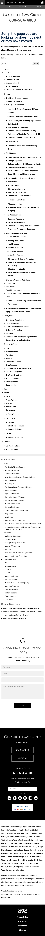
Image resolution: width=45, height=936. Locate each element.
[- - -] (2, 2)
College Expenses (15, 161)
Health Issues (13, 244)
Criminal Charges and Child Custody (22, 131)
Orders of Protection (14, 330)
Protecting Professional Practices (21, 229)
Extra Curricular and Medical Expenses (23, 171)
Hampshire (34, 843)
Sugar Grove (24, 850)
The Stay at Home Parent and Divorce (20, 178)
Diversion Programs (14, 372)
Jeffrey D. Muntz (12, 80)
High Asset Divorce (13, 215)
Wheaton (23, 758)
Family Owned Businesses (18, 222)
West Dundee (6, 857)
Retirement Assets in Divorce (19, 196)
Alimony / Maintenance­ (15, 105)
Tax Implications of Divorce (16, 233)
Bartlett (4, 843)
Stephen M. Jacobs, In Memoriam (19, 90)
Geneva (17, 833)
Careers (9, 433)
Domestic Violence (13, 362)
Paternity (9, 333)
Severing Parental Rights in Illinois (21, 137)
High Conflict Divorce (14, 255)
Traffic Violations (12, 378)
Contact (7, 442)
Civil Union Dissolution (15, 320)
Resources (22, 926)
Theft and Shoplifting (14, 375)
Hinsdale (32, 833)
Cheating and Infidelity (17, 269)
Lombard (31, 860)
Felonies (9, 355)
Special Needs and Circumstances (21, 174)
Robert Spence (12, 86)
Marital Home (13, 186)
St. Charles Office (13, 446)
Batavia (39, 833)
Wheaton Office (12, 449)
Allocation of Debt (15, 204)
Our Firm (7, 72)
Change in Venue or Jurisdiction (18, 280)
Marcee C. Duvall (12, 83)
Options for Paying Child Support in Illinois (24, 164)
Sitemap (22, 930)
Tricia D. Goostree (13, 76)
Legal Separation (12, 323)
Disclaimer (22, 921)
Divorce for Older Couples (16, 237)
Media (6, 393)
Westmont (5, 860)
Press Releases (12, 400)
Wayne (18, 837)
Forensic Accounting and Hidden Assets (24, 226)
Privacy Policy (22, 917)
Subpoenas (10, 283)
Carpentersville (12, 850)
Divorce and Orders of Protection (21, 259)
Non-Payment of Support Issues (20, 167)
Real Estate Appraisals (17, 192)
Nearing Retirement (16, 241)
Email (23, 7)
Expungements (12, 382)
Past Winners (13, 414)
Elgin (31, 840)
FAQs (8, 397)
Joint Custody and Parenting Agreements (24, 121)
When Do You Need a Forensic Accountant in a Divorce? (23, 612)
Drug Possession (12, 365)
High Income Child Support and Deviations (24, 157)
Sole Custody (13, 124)
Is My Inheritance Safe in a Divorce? (16, 615)
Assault (9, 358)
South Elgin (37, 840)
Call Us (8, 7)
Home (6, 69)
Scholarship (10, 410)
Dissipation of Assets (16, 189)
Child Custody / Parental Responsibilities (22, 116)
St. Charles (22, 750)
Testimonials (11, 407)
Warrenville (36, 857)
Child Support (11, 153)
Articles (9, 403)
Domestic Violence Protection (18, 340)
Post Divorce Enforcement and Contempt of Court (23, 524)
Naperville (31, 853)
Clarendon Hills (24, 843)
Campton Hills (6, 853)
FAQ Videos (10, 418)
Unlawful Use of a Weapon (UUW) (19, 368)
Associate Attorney (15, 438)
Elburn (29, 837)
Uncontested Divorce (14, 252)
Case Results (11, 385)
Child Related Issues (16, 426)
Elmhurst (36, 837)
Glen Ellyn (24, 833)
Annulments (10, 287)
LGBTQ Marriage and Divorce (17, 327)
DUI (7, 348)
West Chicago (18, 857)
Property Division (12, 182)
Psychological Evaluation (18, 127)
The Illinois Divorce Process (17, 98)
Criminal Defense (10, 344)
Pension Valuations (17, 200)
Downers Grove (16, 860)
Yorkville (4, 870)
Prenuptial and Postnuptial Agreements (21, 337)
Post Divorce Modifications (16, 290)
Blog (5, 389)
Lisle (25, 860)
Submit (22, 705)
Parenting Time (12, 142)
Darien (3, 837)
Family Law (8, 316)
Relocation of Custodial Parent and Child (24, 134)
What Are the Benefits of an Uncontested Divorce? (21, 608)
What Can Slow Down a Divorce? (15, 618)
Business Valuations (16, 219)
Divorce (7, 94)
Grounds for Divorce (14, 101)
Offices (38, 7)
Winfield (27, 857)
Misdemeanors (12, 352)
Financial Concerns (15, 247)
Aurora (15, 840)
